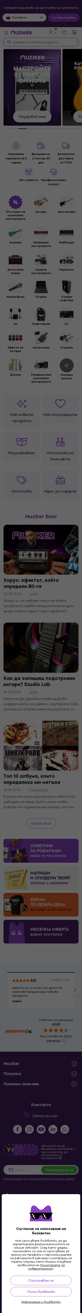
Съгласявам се (41, 1280)
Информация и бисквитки (41, 1302)
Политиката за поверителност (46, 1267)
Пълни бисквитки (41, 1291)
